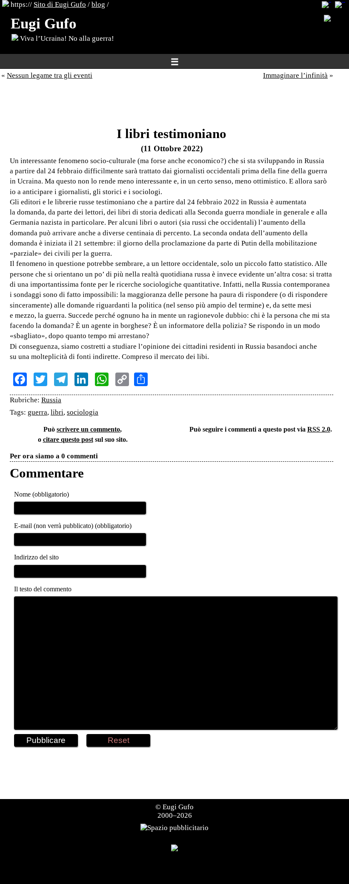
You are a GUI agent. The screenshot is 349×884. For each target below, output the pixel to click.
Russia (51, 400)
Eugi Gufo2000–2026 (175, 811)
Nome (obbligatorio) (41, 494)
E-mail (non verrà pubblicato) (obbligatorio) (73, 525)
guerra (37, 412)
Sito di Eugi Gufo (60, 4)
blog (98, 4)
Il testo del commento (43, 589)
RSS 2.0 (318, 429)
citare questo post (68, 439)
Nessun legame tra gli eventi (49, 75)
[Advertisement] (171, 105)
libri (57, 412)
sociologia (82, 412)
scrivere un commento (88, 429)
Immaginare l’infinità (295, 75)
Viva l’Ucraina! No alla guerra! (66, 38)
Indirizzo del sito (36, 557)
